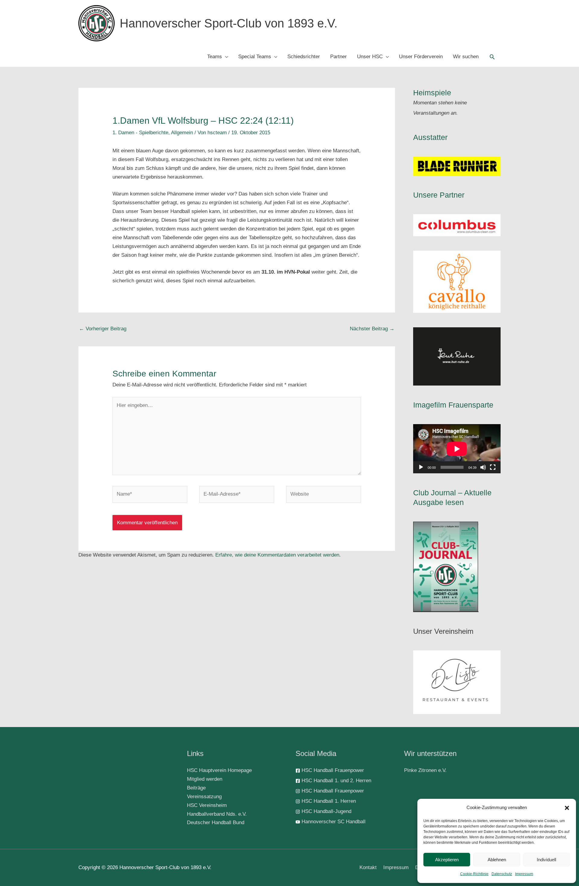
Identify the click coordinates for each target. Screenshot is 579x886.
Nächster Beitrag (372, 329)
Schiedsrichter (303, 56)
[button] (567, 808)
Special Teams (254, 56)
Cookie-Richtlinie (474, 874)
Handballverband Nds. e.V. (217, 814)
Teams (214, 56)
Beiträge (196, 788)
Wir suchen (466, 56)
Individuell (546, 859)
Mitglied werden (204, 779)
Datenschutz (502, 874)
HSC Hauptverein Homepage (219, 770)
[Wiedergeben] (421, 467)
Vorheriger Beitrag (102, 329)
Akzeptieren (447, 859)
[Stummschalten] (483, 467)
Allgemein (182, 132)
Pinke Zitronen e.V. (425, 770)
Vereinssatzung (204, 796)
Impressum (524, 874)
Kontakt (368, 867)
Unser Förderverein (421, 56)
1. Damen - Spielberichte (140, 132)
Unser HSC (370, 56)
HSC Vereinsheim (207, 805)
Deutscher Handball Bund (215, 822)
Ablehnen (497, 859)
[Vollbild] (493, 467)
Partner (338, 56)
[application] (457, 448)
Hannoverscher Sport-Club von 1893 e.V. (228, 23)
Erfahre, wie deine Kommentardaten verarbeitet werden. (278, 555)
